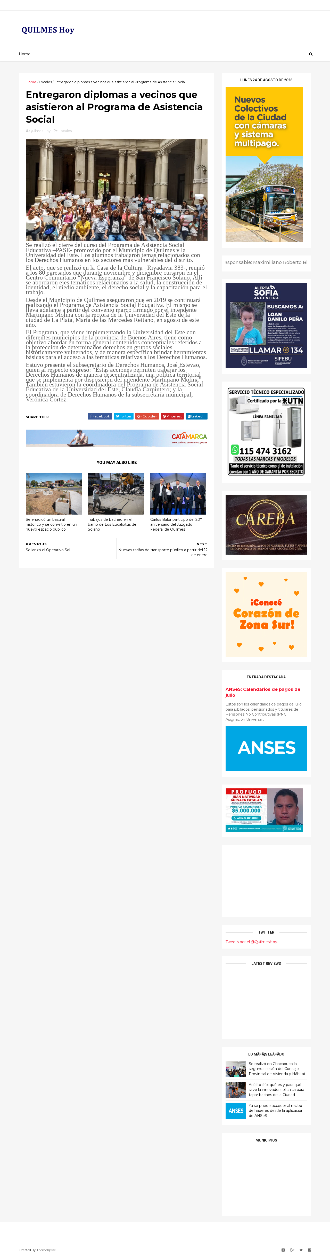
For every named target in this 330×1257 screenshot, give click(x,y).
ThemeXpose (46, 1250)
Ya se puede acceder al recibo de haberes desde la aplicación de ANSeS (276, 1110)
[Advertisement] (266, 881)
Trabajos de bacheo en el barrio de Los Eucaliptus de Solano (112, 524)
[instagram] (283, 1250)
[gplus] (292, 1250)
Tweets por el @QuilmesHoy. (252, 942)
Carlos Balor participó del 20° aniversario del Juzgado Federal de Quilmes (176, 524)
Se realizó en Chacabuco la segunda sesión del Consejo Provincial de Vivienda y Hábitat (277, 1068)
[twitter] (301, 1250)
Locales (45, 82)
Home (24, 54)
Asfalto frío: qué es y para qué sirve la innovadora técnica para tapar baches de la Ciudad (276, 1089)
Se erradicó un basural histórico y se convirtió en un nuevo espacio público (51, 524)
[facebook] (309, 1250)
